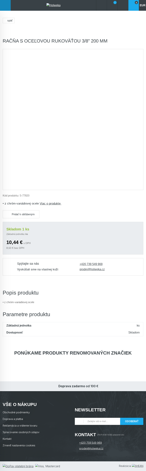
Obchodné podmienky (16, 412)
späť (10, 20)
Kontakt (7, 438)
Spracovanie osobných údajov (21, 432)
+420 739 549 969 (91, 264)
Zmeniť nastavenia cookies (19, 445)
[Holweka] (53, 5)
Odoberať (132, 421)
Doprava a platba (13, 419)
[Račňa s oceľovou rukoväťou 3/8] (73, 119)
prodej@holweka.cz (92, 269)
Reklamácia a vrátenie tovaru (20, 425)
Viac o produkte (50, 203)
